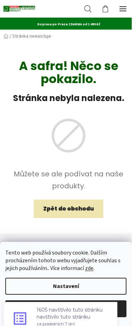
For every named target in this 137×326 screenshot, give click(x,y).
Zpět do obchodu (68, 209)
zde (89, 268)
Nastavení (66, 286)
